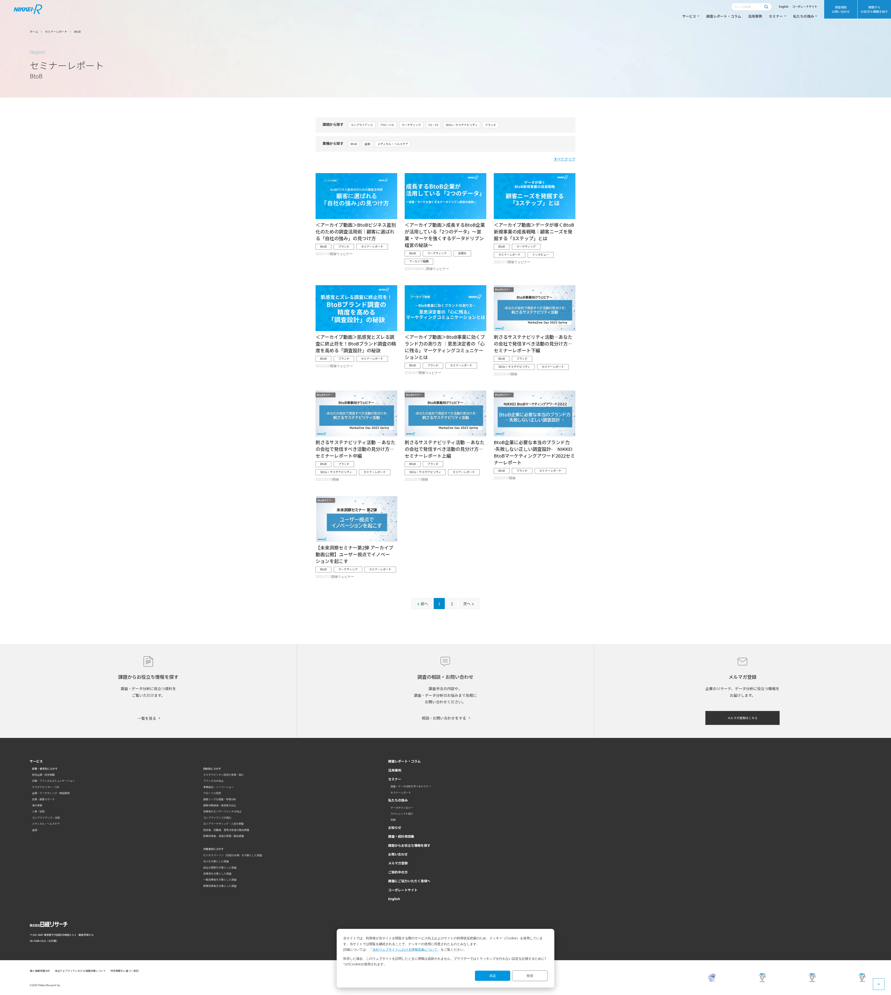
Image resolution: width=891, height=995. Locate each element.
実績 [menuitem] (393, 819)
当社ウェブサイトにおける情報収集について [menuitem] (80, 970)
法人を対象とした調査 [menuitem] (216, 861)
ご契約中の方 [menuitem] (398, 872)
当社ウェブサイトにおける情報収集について (404, 949)
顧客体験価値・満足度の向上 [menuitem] (219, 805)
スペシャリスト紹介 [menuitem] (402, 813)
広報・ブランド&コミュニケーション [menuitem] (53, 780)
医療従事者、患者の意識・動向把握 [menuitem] (223, 836)
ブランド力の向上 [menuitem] (213, 780)
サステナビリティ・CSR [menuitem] (45, 787)
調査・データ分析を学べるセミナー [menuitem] (411, 786)
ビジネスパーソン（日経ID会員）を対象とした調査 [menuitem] (232, 855)
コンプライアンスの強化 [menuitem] (217, 817)
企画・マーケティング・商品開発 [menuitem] (51, 793)
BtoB (354, 144)
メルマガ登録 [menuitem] (398, 863)
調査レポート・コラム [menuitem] (723, 16)
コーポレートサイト (804, 6)
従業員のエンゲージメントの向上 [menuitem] (222, 811)
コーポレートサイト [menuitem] (402, 890)
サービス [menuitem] (689, 16)
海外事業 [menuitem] (37, 805)
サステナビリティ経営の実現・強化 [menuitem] (223, 774)
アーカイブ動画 (419, 261)
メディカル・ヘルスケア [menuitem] (46, 823)
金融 (367, 144)
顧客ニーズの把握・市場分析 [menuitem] (219, 799)
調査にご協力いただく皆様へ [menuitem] (409, 881)
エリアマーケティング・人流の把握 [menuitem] (223, 823)
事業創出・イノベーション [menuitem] (218, 787)
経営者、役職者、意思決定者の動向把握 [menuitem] (226, 830)
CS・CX (433, 125)
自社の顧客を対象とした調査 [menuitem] (219, 867)
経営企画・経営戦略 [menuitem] (43, 774)
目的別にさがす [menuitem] (212, 768)
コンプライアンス (362, 125)
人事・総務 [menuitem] (38, 811)
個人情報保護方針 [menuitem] (40, 970)
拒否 (530, 976)
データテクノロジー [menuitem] (402, 807)
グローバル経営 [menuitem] (212, 793)
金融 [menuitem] (34, 830)
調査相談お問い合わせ (841, 9)
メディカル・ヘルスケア (393, 144)
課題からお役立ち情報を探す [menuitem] (874, 9)
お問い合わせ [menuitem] (398, 854)
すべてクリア (564, 159)
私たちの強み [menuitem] (803, 16)
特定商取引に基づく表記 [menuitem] (124, 970)
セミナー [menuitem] (776, 16)
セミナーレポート (372, 246)
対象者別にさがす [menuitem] (213, 849)
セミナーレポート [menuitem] (401, 792)
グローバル (387, 125)
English (783, 6)
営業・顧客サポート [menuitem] (43, 799)
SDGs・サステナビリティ (462, 125)
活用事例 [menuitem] (755, 16)
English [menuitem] (394, 898)
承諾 (492, 976)
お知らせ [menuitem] (394, 827)
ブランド (490, 125)
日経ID (462, 253)
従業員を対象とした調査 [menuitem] (217, 873)
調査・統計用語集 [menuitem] (401, 836)
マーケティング (411, 125)
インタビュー (540, 254)
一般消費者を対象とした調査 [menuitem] (219, 879)
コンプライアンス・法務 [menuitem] (46, 817)
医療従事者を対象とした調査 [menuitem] (219, 886)
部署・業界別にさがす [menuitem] (45, 768)
